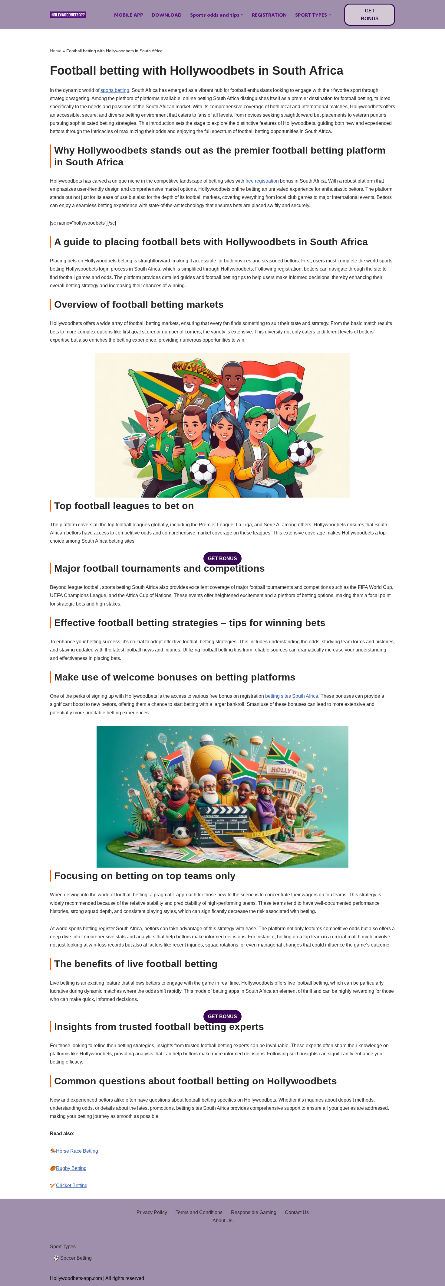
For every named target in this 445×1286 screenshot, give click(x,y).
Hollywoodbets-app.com (76, 1278)
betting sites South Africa (291, 696)
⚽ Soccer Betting (72, 1258)
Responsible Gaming (253, 1212)
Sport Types (63, 1246)
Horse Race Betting (77, 1151)
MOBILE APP (128, 14)
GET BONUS (370, 14)
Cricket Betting (71, 1185)
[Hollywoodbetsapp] (68, 14)
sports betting (115, 90)
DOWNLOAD (167, 14)
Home (55, 50)
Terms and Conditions (199, 1212)
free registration (262, 180)
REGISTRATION (269, 14)
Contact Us (297, 1212)
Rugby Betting (71, 1168)
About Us (222, 1220)
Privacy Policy (152, 1212)
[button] (242, 15)
